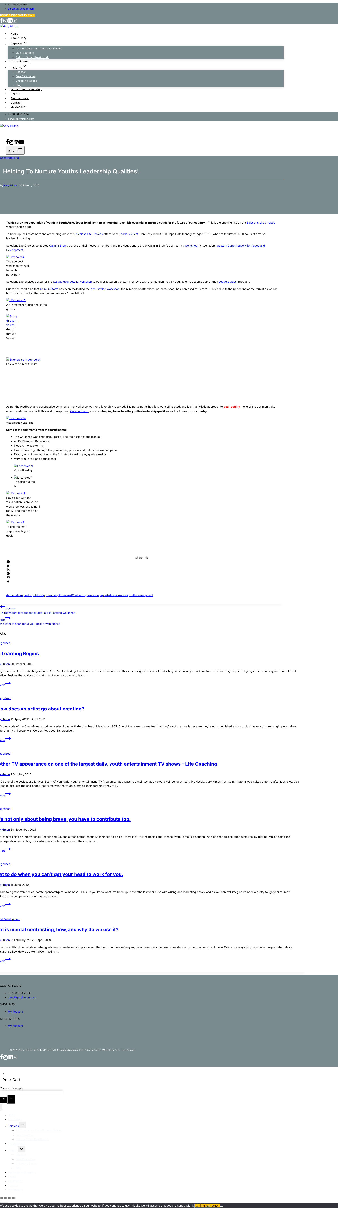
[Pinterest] (141, 573)
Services (13, 1125)
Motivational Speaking (26, 89)
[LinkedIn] (141, 570)
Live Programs (25, 53)
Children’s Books (26, 81)
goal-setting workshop (105, 288)
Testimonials (20, 98)
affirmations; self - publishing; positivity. (32, 595)
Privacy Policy (93, 1050)
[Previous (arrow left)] (1, 1202)
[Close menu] (1, 1107)
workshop (191, 245)
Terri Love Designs (125, 1050)
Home (15, 33)
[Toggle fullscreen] (5, 1198)
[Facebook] (1, 22)
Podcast (21, 72)
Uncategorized (9, 157)
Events (15, 93)
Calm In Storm (58, 245)
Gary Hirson (10, 185)
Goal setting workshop (85, 595)
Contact (16, 102)
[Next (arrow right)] (5, 1202)
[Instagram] (5, 22)
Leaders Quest (128, 234)
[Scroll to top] (3, 1100)
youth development (140, 595)
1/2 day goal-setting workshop (73, 281)
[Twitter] (141, 566)
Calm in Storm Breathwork (32, 57)
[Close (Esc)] (13, 1198)
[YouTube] (15, 22)
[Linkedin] (10, 22)
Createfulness (21, 61)
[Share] (141, 581)
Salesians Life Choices (261, 222)
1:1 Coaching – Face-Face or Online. (39, 48)
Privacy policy (210, 1205)
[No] (221, 1206)
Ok (197, 1205)
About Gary (19, 38)
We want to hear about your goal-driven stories (30, 621)
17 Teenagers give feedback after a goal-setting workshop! (38, 610)
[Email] (141, 577)
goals (105, 595)
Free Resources (25, 76)
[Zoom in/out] (1, 1198)
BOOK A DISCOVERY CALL (17, 15)
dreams (64, 595)
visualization (118, 595)
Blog (18, 85)
